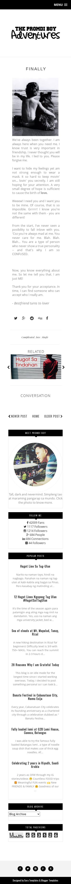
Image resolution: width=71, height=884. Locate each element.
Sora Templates (31, 880)
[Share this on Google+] (22, 318)
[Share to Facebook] (46, 318)
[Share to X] (14, 318)
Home (35, 416)
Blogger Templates (49, 880)
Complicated (28, 337)
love (38, 337)
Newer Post (19, 416)
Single (45, 337)
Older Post (52, 416)
